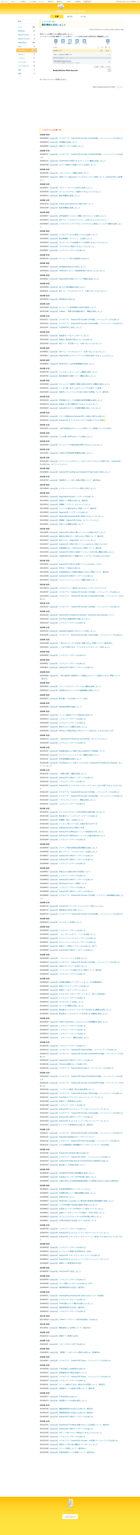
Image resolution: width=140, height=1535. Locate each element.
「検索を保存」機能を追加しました (73, 774)
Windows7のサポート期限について (73, 883)
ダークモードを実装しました (70, 922)
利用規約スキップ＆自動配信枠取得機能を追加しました (81, 400)
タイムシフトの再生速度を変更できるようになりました (81, 445)
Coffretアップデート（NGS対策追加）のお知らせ (78, 1319)
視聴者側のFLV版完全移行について (73, 1373)
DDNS (69, 1)
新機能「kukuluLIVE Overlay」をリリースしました (79, 520)
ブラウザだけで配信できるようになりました (76, 246)
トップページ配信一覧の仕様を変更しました (76, 1089)
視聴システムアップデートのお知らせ (74, 986)
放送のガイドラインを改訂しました (73, 966)
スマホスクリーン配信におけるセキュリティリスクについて (82, 588)
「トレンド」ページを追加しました (73, 958)
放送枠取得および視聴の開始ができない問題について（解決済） (84, 572)
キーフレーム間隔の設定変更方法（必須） (75, 1251)
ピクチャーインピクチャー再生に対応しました (77, 488)
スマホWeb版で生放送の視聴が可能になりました (78, 1205)
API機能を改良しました (68, 142)
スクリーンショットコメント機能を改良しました (78, 580)
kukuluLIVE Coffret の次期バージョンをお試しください (80, 564)
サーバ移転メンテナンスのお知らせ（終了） (76, 1283)
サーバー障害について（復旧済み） (73, 1448)
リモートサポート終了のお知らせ (72, 1344)
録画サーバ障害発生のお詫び (70, 1101)
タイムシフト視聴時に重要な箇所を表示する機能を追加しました (84, 384)
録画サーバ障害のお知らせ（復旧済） (74, 500)
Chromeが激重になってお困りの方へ (73, 1064)
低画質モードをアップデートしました (74, 336)
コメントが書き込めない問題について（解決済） (78, 508)
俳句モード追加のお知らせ (69, 568)
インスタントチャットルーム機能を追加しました (78, 372)
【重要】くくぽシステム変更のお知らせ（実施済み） (80, 1352)
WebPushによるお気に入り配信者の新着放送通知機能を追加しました (86, 1201)
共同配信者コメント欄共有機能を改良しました (77, 1193)
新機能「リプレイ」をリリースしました (75, 504)
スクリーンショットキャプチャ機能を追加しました (79, 755)
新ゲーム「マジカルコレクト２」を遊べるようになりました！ (83, 291)
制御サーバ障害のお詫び (68, 1336)
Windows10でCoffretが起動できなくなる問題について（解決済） (84, 1425)
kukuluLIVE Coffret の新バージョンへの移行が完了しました (82, 532)
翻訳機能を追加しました (54, 24)
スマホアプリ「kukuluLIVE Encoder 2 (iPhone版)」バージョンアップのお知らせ (90, 1093)
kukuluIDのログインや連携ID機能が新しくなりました (80, 408)
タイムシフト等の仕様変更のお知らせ (74, 258)
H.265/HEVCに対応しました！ (71, 327)
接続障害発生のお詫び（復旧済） (72, 1287)
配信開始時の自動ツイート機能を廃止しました (77, 376)
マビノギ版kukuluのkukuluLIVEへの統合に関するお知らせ (82, 416)
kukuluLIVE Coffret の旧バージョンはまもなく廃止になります (83, 544)
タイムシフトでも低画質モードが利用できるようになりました (83, 242)
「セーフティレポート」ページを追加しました (77, 934)
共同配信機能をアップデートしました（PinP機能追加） (81, 982)
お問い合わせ (126, 1)
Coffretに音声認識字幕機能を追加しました (75, 453)
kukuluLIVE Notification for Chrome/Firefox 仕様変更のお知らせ (83, 1161)
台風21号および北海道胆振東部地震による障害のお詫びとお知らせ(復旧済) (88, 1181)
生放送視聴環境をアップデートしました (75, 1189)
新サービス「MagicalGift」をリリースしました (77, 540)
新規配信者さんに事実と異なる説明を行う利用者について (82, 751)
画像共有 (50, 1)
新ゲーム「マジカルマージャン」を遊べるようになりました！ (83, 220)
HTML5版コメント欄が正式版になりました (76, 1303)
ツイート (120, 87)
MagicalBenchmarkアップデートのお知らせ (76, 496)
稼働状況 (133, 1)
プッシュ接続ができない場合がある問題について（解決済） (82, 1384)
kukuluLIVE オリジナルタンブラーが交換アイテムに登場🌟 (82, 420)
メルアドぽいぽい (49, 21)
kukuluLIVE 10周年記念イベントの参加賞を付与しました (81, 832)
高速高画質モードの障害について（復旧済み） (77, 1452)
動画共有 (59, 1)
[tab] (26, 27)
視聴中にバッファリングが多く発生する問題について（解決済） (84, 392)
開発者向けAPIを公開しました (71, 910)
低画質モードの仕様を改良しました (73, 1400)
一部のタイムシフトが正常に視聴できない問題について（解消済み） (86, 643)
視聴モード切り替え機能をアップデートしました (78, 1444)
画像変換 (78, 1)
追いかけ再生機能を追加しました (72, 287)
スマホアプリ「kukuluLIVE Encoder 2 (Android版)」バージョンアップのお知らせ (91, 138)
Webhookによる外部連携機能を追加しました (77, 364)
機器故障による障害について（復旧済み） (75, 1328)
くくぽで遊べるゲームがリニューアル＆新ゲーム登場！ (81, 388)
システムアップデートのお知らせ (72, 250)
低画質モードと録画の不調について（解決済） (77, 1388)
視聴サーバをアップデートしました (73, 990)
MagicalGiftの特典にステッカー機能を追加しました (79, 279)
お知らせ (87, 1)
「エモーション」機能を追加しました (74, 1037)
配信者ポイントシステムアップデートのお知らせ (78, 816)
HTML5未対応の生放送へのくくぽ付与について (77, 1220)
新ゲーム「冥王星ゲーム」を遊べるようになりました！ (81, 343)
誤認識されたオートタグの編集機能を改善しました (79, 690)
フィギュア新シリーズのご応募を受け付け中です (78, 824)
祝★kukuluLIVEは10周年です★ (71, 828)
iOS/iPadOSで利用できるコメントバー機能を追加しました (82, 161)
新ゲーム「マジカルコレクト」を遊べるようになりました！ (82, 352)
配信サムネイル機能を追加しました (73, 727)
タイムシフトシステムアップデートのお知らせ (77, 938)
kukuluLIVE (54, 138)
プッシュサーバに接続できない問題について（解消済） (81, 970)
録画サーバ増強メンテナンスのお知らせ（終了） (78, 946)
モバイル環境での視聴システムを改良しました (77, 165)
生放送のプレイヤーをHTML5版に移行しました (77, 1177)
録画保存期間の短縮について (70, 707)
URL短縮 (118, 1)
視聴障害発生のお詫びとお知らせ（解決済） (76, 1413)
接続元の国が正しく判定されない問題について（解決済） (82, 536)
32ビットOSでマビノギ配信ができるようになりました (80, 1433)
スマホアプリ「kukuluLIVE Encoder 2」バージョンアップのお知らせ (86, 1068)
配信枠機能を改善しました (69, 196)
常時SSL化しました (67, 1197)
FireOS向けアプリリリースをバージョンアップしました (81, 1097)
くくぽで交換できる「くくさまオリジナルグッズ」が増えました (84, 647)
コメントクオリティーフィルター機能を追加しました (80, 686)
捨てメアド (4, 1)
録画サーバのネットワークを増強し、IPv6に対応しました (82, 1213)
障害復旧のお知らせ (67, 299)
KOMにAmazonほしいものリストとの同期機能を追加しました (83, 1022)
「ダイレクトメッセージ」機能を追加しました (77, 800)
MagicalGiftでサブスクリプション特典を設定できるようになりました (86, 356)
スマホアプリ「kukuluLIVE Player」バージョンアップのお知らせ (84, 1157)
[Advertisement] (26, 111)
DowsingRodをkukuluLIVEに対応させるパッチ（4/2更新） (82, 1296)
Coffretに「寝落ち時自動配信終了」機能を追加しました (81, 311)
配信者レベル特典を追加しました (72, 1165)
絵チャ (14, 1)
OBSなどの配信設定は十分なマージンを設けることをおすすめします (86, 731)
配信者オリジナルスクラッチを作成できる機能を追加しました (83, 1014)
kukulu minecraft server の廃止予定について (76, 204)
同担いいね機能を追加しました (71, 524)
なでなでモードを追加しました (71, 1002)
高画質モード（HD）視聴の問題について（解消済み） (80, 480)
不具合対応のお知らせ (68, 1397)
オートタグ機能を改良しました (71, 1006)
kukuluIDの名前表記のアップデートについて (76, 1137)
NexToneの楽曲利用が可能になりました (75, 619)
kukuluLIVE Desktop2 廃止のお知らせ (74, 1153)
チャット (41, 1)
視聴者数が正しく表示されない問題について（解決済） (81, 548)
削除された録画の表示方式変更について (75, 872)
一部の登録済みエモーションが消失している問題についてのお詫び (85, 428)
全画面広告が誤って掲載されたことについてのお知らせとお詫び (84, 556)
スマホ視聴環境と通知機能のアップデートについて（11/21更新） (84, 1145)
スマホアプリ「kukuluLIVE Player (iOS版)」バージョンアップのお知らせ (88, 1050)
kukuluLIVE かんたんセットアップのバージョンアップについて (84, 1259)
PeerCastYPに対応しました (70, 1271)
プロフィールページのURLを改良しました (76, 188)
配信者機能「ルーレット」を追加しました (75, 238)
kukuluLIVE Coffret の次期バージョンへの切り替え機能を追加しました (86, 552)
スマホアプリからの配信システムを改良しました (78, 235)
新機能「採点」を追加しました (71, 820)
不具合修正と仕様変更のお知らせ (72, 1369)
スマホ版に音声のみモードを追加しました (75, 436)
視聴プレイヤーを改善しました (71, 146)
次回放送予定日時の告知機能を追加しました (76, 1173)
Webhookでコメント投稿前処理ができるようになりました (82, 271)
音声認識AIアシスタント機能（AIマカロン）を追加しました (82, 216)
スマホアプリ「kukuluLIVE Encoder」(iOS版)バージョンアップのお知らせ (88, 1440)
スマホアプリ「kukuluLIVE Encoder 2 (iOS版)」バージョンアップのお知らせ (89, 319)
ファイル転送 (32, 1)
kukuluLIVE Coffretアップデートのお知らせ (76, 576)
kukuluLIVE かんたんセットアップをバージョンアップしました (84, 1109)
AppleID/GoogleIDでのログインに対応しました (77, 631)
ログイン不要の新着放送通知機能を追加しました (78, 848)
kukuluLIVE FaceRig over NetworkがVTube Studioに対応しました (85, 472)
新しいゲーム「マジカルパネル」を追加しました (78, 852)
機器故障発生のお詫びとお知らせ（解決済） (76, 1409)
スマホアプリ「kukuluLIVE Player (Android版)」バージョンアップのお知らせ (89, 1141)
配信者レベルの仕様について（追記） (74, 698)
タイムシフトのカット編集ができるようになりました (80, 192)
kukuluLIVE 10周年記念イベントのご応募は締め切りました (82, 836)
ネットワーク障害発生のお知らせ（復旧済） (76, 1125)
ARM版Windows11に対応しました (72, 267)
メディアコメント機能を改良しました (74, 173)
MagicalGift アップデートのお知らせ (73, 512)
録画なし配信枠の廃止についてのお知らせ (75, 339)
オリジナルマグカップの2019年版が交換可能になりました (82, 812)
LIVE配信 (23, 1)
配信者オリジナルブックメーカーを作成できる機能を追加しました (85, 1010)
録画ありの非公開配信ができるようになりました (78, 404)
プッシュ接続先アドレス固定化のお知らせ (75, 715)
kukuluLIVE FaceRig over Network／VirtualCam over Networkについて (86, 615)
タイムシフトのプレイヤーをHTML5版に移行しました (80, 1217)
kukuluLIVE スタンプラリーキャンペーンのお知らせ (79, 1255)
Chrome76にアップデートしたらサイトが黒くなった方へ (81, 906)
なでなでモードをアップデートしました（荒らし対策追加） (82, 994)
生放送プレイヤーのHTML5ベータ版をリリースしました (81, 1209)
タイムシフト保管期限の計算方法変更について (77, 307)
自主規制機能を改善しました (70, 759)
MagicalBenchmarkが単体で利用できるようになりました (81, 516)
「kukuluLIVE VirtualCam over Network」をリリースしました (83, 739)
